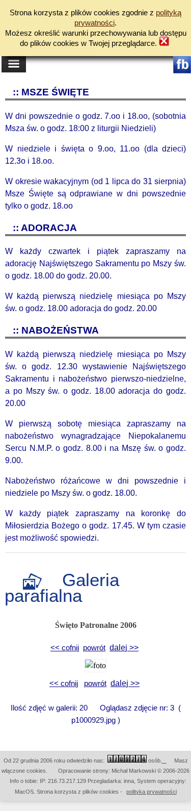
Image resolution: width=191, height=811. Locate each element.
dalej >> (124, 647)
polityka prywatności (151, 792)
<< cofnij (64, 648)
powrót (94, 648)
